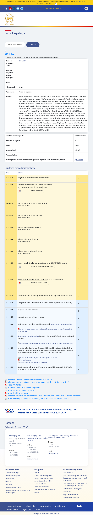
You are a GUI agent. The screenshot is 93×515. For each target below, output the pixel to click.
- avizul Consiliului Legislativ (17, 393)
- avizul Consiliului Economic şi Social (20, 390)
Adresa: (8, 82)
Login (79, 506)
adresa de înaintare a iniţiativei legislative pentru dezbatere (38, 357)
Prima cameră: (10, 87)
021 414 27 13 (52, 444)
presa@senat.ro (53, 453)
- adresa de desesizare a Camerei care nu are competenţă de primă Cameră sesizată (37, 382)
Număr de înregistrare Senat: (9, 63)
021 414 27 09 (31, 447)
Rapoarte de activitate (42, 487)
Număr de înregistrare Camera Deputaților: (9, 74)
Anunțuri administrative (14, 506)
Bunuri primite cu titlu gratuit (73, 489)
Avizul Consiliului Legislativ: (15, 136)
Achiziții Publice (30, 506)
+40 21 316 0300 (14, 455)
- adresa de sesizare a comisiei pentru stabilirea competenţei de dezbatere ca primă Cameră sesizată (43, 396)
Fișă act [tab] (33, 45)
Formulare (67, 492)
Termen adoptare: (11, 155)
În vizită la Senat (60, 506)
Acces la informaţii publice (43, 475)
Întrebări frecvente (12, 510)
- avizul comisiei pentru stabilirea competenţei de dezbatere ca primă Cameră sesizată (38, 398)
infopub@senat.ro (32, 459)
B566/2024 (10, 53)
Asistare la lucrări (40, 484)
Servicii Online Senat (53, 8)
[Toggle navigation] (85, 22)
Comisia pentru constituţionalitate (61, 324)
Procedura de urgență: (13, 141)
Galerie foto (10, 478)
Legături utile (27, 510)
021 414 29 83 (31, 450)
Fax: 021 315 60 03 (54, 447)
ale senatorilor (68, 473)
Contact (37, 510)
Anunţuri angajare (45, 506)
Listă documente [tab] (15, 45)
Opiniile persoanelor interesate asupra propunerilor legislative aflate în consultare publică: (35, 160)
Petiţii (37, 473)
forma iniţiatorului (25, 360)
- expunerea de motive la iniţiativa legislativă (23, 388)
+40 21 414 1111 (14, 453)
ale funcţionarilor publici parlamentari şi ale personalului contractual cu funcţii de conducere (75, 478)
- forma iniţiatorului (13, 385)
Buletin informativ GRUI (13, 487)
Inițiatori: (9, 97)
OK (55, 3)
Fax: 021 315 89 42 (33, 452)
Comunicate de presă (13, 475)
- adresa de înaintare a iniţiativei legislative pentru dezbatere (29, 379)
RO (86, 9)
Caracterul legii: (11, 150)
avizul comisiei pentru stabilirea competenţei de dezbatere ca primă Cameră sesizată (46, 343)
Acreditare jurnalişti (12, 473)
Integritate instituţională (72, 497)
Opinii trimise (79, 160)
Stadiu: (8, 145)
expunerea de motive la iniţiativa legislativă (33, 362)
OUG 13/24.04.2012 (81, 1)
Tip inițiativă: (10, 92)
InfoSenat (9, 484)
